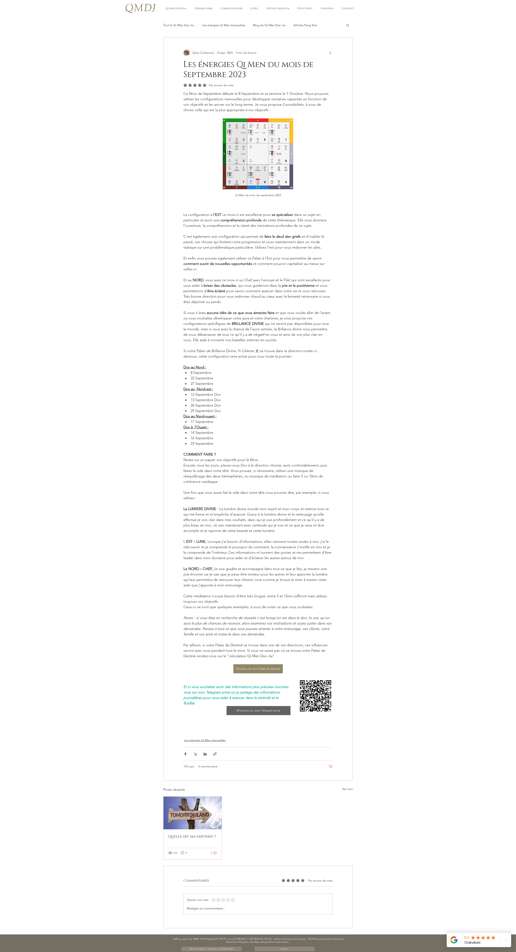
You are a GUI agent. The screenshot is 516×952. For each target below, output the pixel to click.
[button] (175, 8)
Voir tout (347, 789)
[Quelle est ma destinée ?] (192, 813)
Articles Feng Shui (305, 25)
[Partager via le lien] (215, 754)
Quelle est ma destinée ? (192, 836)
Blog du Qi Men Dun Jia (269, 25)
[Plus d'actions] (330, 52)
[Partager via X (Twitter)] (195, 754)
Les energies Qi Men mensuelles (223, 25)
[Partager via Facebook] (185, 754)
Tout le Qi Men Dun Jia (178, 25)
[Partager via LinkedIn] (205, 754)
